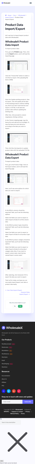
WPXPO (6, 411)
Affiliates (4, 382)
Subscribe (28, 401)
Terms (23, 413)
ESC (2, 461)
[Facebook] (4, 391)
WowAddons (6, 350)
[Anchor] (20, 45)
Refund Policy (14, 413)
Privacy (27, 411)
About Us (4, 379)
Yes (20, 306)
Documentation (6, 375)
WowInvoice (6, 347)
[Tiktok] (19, 391)
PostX (3, 360)
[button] (17, 441)
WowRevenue (7, 354)
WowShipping (7, 363)
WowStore (4, 367)
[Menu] (31, 3)
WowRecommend (8, 344)
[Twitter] (9, 391)
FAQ (3, 385)
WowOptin (5, 357)
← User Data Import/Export (13, 290)
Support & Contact (17, 411)
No (15, 306)
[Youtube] (14, 391)
